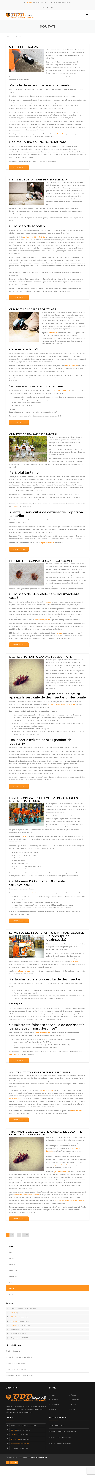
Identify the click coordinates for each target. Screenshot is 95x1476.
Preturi (11, 1282)
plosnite (48, 602)
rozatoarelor (53, 333)
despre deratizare (71, 366)
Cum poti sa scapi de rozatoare (16, 1363)
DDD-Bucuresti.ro (15, 1054)
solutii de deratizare (59, 134)
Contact (11, 1294)
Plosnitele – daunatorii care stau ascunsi (19, 1375)
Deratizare (13, 1264)
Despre (11, 1258)
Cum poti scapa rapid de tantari (16, 1369)
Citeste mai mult (19, 168)
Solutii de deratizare (13, 1351)
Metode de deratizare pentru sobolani (19, 1357)
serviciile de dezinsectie (23, 971)
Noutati (11, 1288)
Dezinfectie (13, 1276)
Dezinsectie (13, 1270)
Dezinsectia (74, 962)
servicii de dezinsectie (42, 1033)
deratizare (39, 214)
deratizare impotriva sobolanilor (34, 237)
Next (25, 1235)
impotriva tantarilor (47, 543)
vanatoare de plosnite (42, 620)
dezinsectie (15, 507)
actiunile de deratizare (39, 893)
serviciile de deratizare (62, 390)
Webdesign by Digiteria (39, 1457)
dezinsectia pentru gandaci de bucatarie (61, 704)
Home (8, 37)
